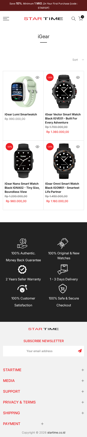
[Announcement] (43, 5)
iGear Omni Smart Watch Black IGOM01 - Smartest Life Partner (62, 187)
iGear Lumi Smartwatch (21, 114)
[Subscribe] (80, 350)
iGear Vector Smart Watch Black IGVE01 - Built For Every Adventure (63, 118)
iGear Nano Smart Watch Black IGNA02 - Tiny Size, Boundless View (22, 187)
